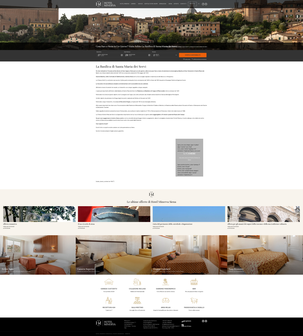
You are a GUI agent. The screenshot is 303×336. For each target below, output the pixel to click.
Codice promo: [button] (187, 59)
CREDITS (127, 333)
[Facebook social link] (203, 4)
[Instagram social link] (206, 4)
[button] (110, 55)
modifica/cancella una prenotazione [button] (199, 59)
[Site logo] (106, 4)
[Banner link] (38, 255)
